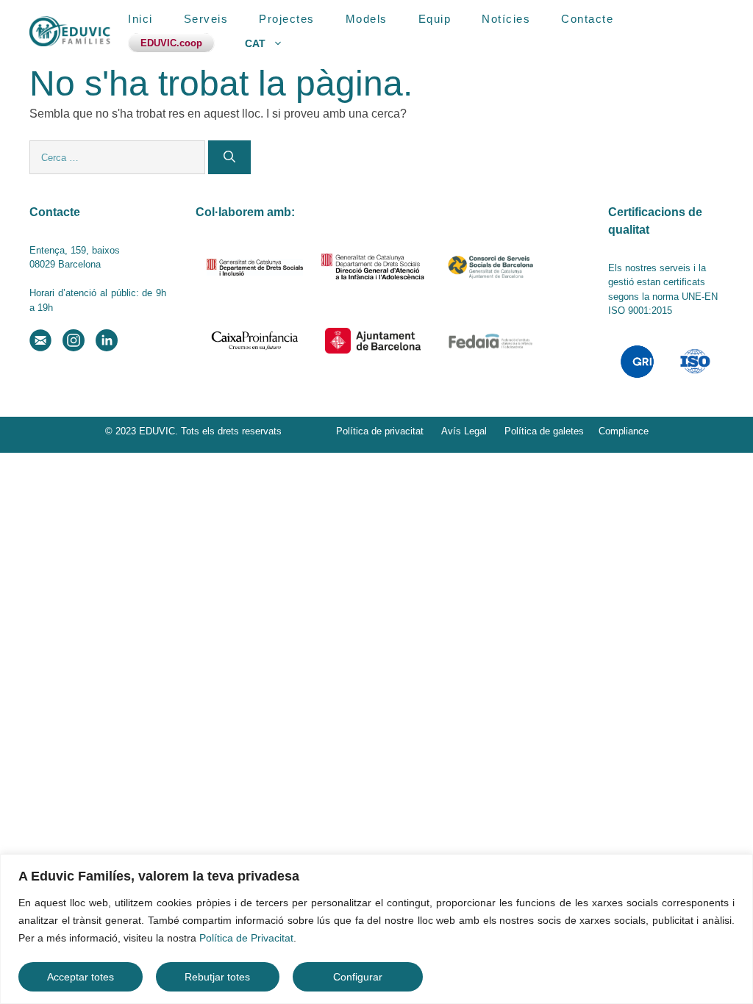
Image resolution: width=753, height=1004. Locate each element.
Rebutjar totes (217, 977)
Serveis (206, 18)
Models (367, 18)
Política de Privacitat (246, 938)
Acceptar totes (80, 977)
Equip (435, 18)
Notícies (506, 18)
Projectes (287, 18)
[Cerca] (229, 157)
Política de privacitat (380, 431)
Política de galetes (544, 431)
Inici (140, 18)
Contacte (587, 18)
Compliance (624, 431)
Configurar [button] (357, 977)
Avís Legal (464, 431)
